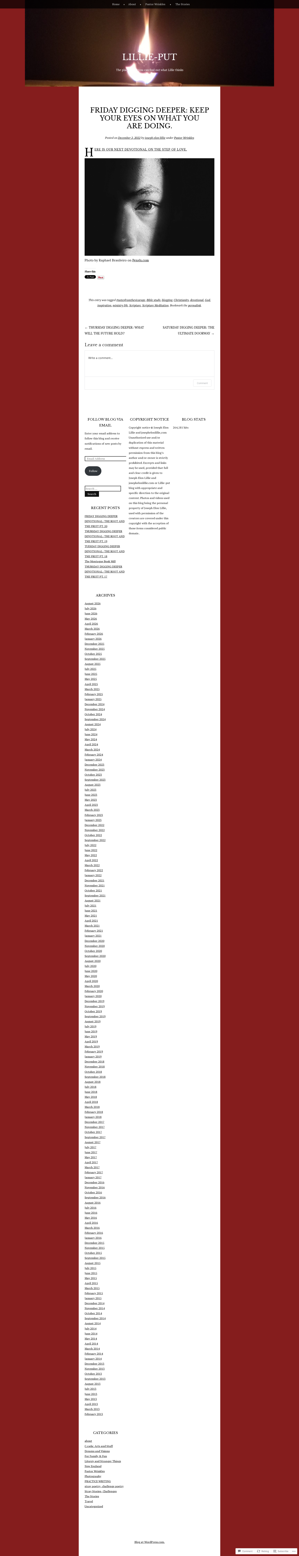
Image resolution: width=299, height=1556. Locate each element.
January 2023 (93, 820)
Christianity (181, 300)
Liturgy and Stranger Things (103, 1461)
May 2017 (91, 1157)
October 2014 (93, 1313)
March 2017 (92, 1167)
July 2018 (90, 1087)
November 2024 (95, 709)
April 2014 (91, 1343)
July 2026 (90, 608)
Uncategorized (94, 1506)
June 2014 (91, 1333)
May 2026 (91, 619)
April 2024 (91, 744)
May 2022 (91, 855)
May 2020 (91, 976)
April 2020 (91, 981)
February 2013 (94, 1414)
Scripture (135, 305)
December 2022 (94, 825)
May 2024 (91, 739)
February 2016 (94, 1233)
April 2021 (91, 920)
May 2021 (91, 915)
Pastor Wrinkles (155, 4)
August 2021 (93, 900)
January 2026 (93, 639)
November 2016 (95, 1187)
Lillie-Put (149, 57)
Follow (93, 471)
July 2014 (90, 1328)
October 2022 (93, 835)
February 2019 (94, 1051)
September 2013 (95, 1379)
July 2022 (90, 845)
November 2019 (95, 1006)
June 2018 (91, 1092)
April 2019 (91, 1041)
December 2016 (94, 1182)
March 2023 (92, 810)
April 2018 (91, 1102)
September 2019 (95, 1016)
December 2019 (94, 1001)
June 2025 (91, 674)
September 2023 (95, 780)
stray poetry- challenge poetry (104, 1486)
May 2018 (91, 1097)
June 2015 (91, 1273)
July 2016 (90, 1208)
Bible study (153, 300)
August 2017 (93, 1142)
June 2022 (91, 850)
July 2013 (90, 1389)
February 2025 (94, 694)
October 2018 (93, 1072)
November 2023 (95, 770)
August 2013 (93, 1384)
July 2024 (90, 729)
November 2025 (95, 649)
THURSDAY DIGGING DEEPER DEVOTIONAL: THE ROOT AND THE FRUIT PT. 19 (105, 536)
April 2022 (91, 860)
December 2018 (94, 1061)
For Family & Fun (96, 1456)
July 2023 (90, 790)
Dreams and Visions (97, 1451)
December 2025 (94, 644)
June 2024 (91, 734)
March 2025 (92, 689)
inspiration (104, 305)
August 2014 (93, 1323)
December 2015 (94, 1243)
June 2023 (91, 795)
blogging (167, 300)
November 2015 (95, 1248)
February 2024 (94, 754)
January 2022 (93, 875)
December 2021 (94, 880)
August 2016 (93, 1203)
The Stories (182, 4)
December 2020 (94, 941)
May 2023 (91, 800)
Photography (93, 1476)
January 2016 (93, 1238)
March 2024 (92, 749)
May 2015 (91, 1278)
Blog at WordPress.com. (149, 1542)
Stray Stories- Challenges (101, 1491)
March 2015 (92, 1288)
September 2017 (95, 1137)
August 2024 (93, 724)
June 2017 (91, 1152)
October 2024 (93, 714)
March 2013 (92, 1409)
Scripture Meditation (155, 305)
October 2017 (93, 1132)
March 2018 (92, 1107)
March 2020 (92, 986)
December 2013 (94, 1364)
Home (116, 4)
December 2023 (94, 764)
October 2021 (93, 890)
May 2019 (91, 1036)
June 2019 (91, 1031)
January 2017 (93, 1177)
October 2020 (93, 951)
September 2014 (95, 1318)
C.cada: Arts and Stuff (99, 1446)
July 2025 (90, 669)
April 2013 (91, 1404)
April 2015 (91, 1283)
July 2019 (90, 1026)
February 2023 (94, 815)
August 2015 (93, 1263)
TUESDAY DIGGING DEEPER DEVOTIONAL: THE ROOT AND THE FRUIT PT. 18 (105, 551)
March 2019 (92, 1046)
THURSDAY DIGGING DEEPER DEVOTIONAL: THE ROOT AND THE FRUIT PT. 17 (105, 571)
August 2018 (93, 1082)
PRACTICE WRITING (98, 1481)
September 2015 (95, 1258)
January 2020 (93, 996)
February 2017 (94, 1172)
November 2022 (95, 830)
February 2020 (94, 991)
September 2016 (95, 1197)
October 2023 (93, 775)
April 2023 (91, 805)
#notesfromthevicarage (130, 300)
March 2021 (92, 926)
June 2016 (91, 1213)
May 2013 (91, 1399)
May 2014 (91, 1338)
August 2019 (93, 1021)
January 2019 (93, 1056)
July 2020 (90, 966)
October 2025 (93, 654)
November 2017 (95, 1127)
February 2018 (94, 1112)
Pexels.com (140, 260)
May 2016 (91, 1218)
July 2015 (90, 1268)
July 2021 (90, 905)
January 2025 (93, 699)
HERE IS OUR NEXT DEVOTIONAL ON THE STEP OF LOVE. (140, 149)
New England (93, 1466)
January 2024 (93, 759)
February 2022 (94, 870)
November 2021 (95, 885)
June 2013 (91, 1394)
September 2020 (95, 956)
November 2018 (95, 1066)
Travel (89, 1501)
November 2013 (95, 1369)
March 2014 (92, 1348)
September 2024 (95, 719)
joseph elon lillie (155, 138)
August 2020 (93, 961)
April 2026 (91, 624)
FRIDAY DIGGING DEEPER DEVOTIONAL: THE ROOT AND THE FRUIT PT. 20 (105, 521)
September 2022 (95, 840)
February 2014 (94, 1354)
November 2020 (95, 946)
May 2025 (91, 679)
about (88, 1441)
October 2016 (93, 1192)
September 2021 (95, 895)
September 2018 (95, 1077)
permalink (194, 305)
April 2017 (91, 1162)
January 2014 (93, 1359)
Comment (202, 383)
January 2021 (93, 936)
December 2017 (94, 1122)
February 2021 (94, 931)
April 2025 (91, 684)
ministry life (120, 305)
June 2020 (91, 971)
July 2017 (90, 1147)
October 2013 (93, 1374)
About (132, 4)
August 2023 (93, 785)
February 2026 (94, 634)
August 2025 (93, 664)
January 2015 (93, 1298)
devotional (196, 300)
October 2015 (93, 1253)
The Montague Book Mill (100, 561)
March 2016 (92, 1228)
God (207, 300)
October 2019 (93, 1011)
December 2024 (94, 704)
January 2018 (93, 1117)
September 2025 (95, 659)
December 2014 (94, 1303)
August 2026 (93, 603)
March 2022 (92, 865)
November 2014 (95, 1308)
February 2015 (94, 1293)
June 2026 (91, 613)
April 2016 (91, 1223)
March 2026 (92, 629)
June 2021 (91, 910)
